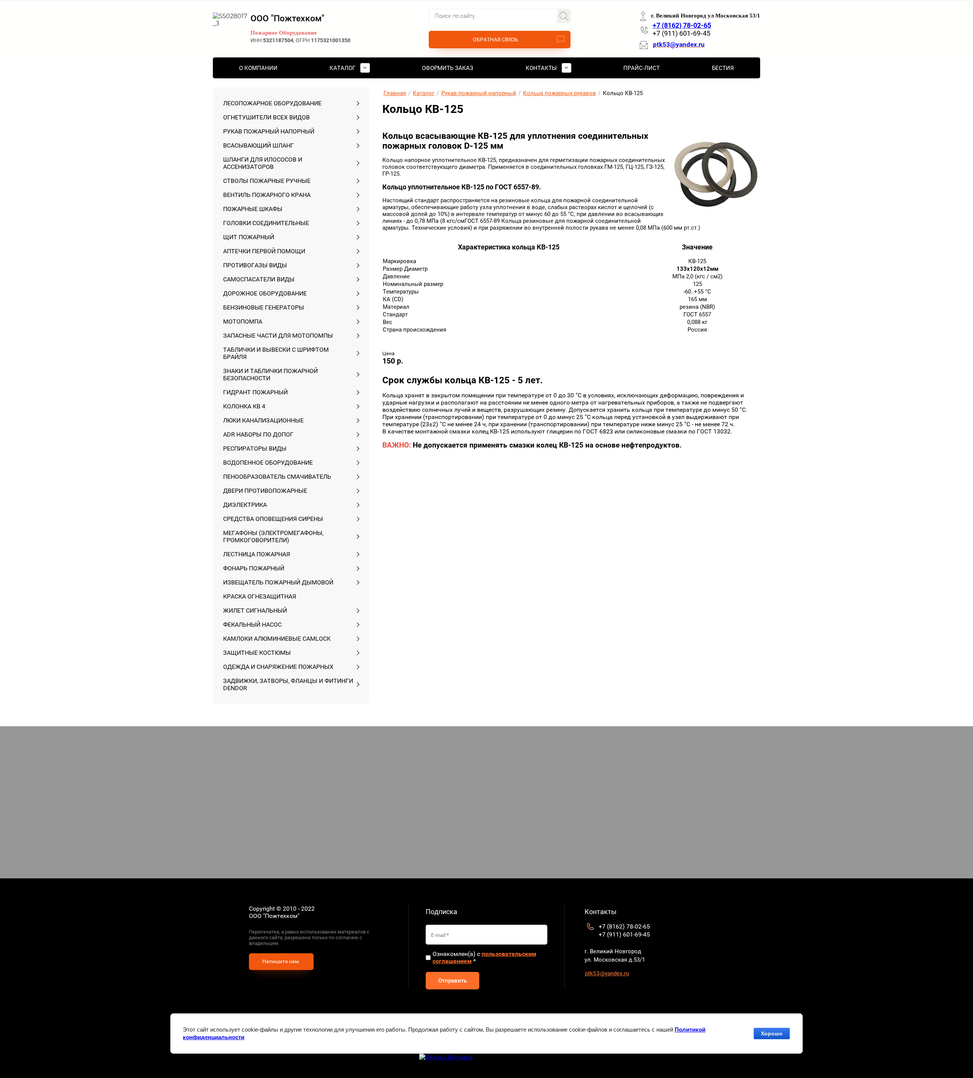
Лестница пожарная (256, 554)
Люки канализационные (263, 420)
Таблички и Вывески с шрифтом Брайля (276, 353)
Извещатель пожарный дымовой (278, 582)
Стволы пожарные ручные (267, 180)
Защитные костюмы (257, 652)
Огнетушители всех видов (266, 117)
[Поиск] (563, 16)
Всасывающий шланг (258, 145)
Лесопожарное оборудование (272, 103)
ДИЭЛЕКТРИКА (245, 504)
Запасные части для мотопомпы (278, 335)
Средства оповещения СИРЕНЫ (273, 518)
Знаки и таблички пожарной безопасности (270, 374)
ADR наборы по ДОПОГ (258, 434)
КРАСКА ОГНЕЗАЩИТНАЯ (259, 596)
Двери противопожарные (265, 490)
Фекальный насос (252, 624)
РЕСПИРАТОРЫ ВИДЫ (255, 448)
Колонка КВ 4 (244, 406)
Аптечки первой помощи (264, 251)
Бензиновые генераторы (263, 307)
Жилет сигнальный (255, 610)
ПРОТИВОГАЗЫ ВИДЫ (255, 265)
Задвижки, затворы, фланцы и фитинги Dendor (288, 684)
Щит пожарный (248, 237)
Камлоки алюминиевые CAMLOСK (277, 638)
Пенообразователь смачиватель (277, 476)
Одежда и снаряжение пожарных (278, 666)
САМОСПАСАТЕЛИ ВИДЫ (259, 279)
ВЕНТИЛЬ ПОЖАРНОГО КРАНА (267, 194)
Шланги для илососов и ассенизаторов (262, 163)
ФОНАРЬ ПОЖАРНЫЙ (253, 568)
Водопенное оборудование (268, 462)
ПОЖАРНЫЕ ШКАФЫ (252, 209)
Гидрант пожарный (255, 392)
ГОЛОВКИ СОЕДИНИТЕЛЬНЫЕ (266, 223)
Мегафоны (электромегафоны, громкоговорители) (273, 536)
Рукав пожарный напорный (268, 131)
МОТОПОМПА (242, 321)
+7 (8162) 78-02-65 (682, 25)
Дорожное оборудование (265, 293)
